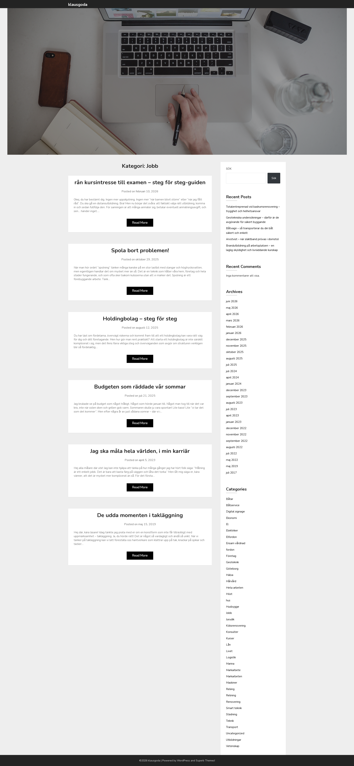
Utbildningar (233, 740)
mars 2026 (233, 320)
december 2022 (236, 428)
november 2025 (236, 346)
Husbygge (232, 607)
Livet (229, 651)
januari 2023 (233, 422)
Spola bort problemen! (140, 250)
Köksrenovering (236, 626)
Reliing (230, 689)
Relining (231, 695)
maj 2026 (232, 308)
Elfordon (231, 537)
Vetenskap (232, 746)
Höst (229, 594)
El (227, 524)
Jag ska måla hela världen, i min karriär (140, 451)
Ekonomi (231, 518)
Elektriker (232, 530)
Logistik (231, 657)
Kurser (230, 638)
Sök (229, 169)
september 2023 (236, 396)
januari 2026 (233, 333)
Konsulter (232, 632)
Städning (231, 714)
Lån (228, 645)
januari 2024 (233, 384)
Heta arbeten (234, 588)
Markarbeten (234, 676)
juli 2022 (231, 453)
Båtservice (233, 505)
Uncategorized (235, 733)
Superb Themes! (205, 760)
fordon (230, 550)
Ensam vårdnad (235, 543)
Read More (140, 223)
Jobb (229, 613)
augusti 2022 (234, 447)
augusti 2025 (234, 358)
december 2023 (236, 390)
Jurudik (230, 619)
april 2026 (232, 314)
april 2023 (232, 415)
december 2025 (236, 339)
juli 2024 (231, 371)
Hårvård (231, 581)
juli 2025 (231, 365)
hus (228, 600)
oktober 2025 (234, 352)
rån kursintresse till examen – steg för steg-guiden (140, 182)
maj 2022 (232, 460)
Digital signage (235, 511)
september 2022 (236, 441)
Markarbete (233, 670)
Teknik (230, 721)
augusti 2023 (234, 403)
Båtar (229, 499)
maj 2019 (232, 466)
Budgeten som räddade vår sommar (140, 387)
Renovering (233, 702)
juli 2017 (231, 472)
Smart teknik (234, 708)
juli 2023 (231, 409)
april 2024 (232, 377)
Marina (230, 664)
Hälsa (229, 575)
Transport (232, 727)
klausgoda (77, 4)
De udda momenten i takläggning (140, 515)
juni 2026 (231, 301)
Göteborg (232, 569)
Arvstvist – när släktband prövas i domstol (252, 239)
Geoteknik (232, 562)
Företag (231, 556)
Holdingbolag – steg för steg (140, 319)
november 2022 (236, 434)
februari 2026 (234, 327)
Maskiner (231, 682)
